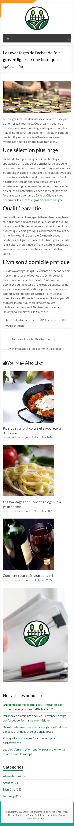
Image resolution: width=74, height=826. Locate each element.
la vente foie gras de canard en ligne (40, 200)
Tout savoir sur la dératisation (29, 339)
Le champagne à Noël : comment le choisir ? (33, 350)
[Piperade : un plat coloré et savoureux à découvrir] (28, 373)
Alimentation (16, 325)
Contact (42, 818)
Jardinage (9, 796)
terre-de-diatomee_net (22, 319)
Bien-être (9, 789)
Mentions (32, 818)
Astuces (8, 782)
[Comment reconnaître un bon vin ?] (28, 520)
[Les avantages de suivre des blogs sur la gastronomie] (28, 447)
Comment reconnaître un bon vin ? (28, 575)
